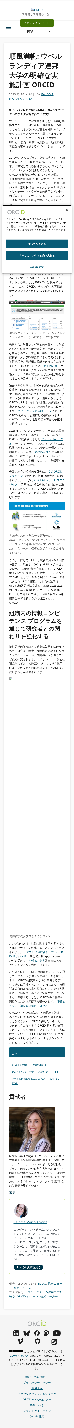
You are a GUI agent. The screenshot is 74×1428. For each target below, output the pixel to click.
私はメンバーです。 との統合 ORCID (35, 1072)
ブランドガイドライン (37, 1411)
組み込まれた (43, 452)
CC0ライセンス (19, 1355)
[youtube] (57, 1335)
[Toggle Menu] (8, 27)
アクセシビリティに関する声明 (37, 1394)
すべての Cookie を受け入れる (37, 255)
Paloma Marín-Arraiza (30, 1222)
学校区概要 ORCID (37, 1377)
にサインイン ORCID (37, 23)
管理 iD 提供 (36, 960)
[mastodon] (46, 1335)
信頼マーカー (49, 1296)
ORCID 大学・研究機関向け (29, 1065)
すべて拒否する (37, 243)
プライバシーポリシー (37, 1383)
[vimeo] (20, 1343)
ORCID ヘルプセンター (37, 1399)
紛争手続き (37, 1405)
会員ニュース (22, 1288)
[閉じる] (67, 209)
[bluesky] (26, 1335)
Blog (42, 1283)
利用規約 (37, 1388)
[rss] (54, 1344)
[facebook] (37, 1335)
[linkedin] (16, 1335)
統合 (12, 1296)
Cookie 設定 (37, 1416)
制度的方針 (50, 366)
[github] (37, 1343)
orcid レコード (28, 1296)
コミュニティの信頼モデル (35, 411)
